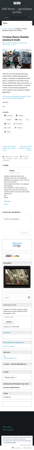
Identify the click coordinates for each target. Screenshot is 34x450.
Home (4, 28)
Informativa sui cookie (10, 442)
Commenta (24, 233)
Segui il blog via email (9, 305)
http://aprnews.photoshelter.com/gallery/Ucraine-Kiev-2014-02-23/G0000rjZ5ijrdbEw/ (16, 97)
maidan (15, 158)
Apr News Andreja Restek (15, 43)
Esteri (10, 28)
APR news (9, 158)
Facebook (6, 333)
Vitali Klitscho (6, 160)
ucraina (25, 158)
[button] (12, 281)
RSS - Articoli (7, 427)
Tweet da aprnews (8, 346)
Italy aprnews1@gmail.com (10, 357)
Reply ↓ (6, 204)
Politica (16, 156)
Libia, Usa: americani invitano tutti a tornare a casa (9, 148)
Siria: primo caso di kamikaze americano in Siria (25, 148)
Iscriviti (9, 322)
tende (20, 158)
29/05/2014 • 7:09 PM (14, 172)
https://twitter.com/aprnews (13, 342)
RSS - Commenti (8, 430)
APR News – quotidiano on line (17, 10)
